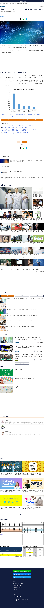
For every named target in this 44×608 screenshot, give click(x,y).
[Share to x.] (20, 19)
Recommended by (38, 271)
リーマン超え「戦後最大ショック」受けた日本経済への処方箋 (15, 132)
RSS (14, 592)
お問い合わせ (15, 589)
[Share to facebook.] (17, 19)
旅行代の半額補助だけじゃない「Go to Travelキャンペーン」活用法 (16, 127)
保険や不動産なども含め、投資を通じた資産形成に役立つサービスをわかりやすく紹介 (20, 134)
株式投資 (2, 16)
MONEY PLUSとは (16, 580)
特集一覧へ (22, 395)
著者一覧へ (22, 438)
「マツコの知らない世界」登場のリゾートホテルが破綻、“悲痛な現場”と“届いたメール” (20, 129)
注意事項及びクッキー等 (17, 587)
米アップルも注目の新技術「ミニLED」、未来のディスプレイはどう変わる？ (18, 126)
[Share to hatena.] (26, 19)
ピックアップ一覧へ (22, 363)
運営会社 (15, 581)
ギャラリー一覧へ (22, 560)
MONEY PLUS (2, 3)
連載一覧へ (22, 514)
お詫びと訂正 (15, 594)
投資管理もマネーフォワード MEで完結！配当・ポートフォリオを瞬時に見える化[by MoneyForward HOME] (21, 115)
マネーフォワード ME (17, 596)
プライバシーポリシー (17, 585)
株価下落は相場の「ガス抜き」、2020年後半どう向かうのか (14, 130)
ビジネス (7, 3)
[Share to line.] (23, 19)
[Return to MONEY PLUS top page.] (22, 1)
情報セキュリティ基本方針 (18, 583)
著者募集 (15, 591)
